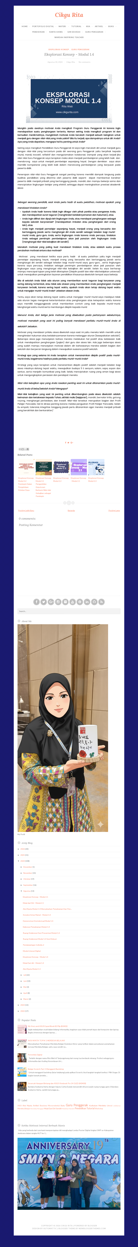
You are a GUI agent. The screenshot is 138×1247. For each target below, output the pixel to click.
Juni (25, 981)
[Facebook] (36, 602)
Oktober (27, 879)
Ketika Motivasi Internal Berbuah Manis (43, 1125)
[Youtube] (72, 602)
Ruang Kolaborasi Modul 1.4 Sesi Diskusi (40, 939)
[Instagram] (58, 602)
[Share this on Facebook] (65, 442)
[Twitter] (43, 602)
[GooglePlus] (51, 602)
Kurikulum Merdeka (97, 1105)
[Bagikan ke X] (25, 449)
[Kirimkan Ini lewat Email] (20, 449)
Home (25, 26)
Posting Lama (114, 510)
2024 (22, 861)
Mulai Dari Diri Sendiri (53, 1108)
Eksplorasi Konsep (59, 49)
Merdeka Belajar (24, 1109)
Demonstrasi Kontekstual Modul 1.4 (38, 921)
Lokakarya (116, 1106)
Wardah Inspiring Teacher (69, 37)
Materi (63, 26)
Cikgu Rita (69, 15)
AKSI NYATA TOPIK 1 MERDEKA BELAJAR (46, 1040)
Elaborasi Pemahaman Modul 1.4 (36, 927)
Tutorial (76, 26)
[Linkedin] (87, 602)
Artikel (99, 26)
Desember (27, 867)
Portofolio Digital (43, 26)
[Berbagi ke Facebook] (27, 449)
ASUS (20, 1106)
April (25, 993)
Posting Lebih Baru (26, 510)
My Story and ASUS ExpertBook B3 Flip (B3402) (48, 1026)
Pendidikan (38, 32)
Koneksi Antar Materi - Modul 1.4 (37, 915)
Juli (24, 975)
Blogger (92, 1226)
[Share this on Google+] (72, 442)
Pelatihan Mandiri (68, 1108)
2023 (22, 1005)
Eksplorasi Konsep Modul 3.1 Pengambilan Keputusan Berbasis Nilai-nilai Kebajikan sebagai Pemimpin (43, 487)
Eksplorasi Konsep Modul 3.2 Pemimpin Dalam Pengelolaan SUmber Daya (26, 484)
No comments (84, 62)
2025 (22, 855)
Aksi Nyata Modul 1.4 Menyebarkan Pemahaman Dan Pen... (47, 909)
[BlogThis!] (22, 449)
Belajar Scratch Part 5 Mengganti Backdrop (46, 1069)
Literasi (109, 1106)
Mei (25, 987)
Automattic (50, 1228)
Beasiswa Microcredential (50, 1106)
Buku (111, 26)
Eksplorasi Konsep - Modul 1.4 (69, 54)
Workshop (99, 1109)
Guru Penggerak (94, 32)
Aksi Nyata (27, 1105)
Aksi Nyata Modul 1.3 (32, 969)
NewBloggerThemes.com (92, 1228)
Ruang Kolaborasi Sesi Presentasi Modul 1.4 (41, 933)
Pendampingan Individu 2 (33, 945)
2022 (22, 1011)
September (28, 885)
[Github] (94, 602)
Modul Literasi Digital (32, 951)
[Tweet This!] (68, 442)
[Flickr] (65, 602)
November (27, 873)
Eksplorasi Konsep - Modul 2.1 (35, 897)
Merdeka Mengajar (37, 1108)
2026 (22, 849)
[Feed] (101, 602)
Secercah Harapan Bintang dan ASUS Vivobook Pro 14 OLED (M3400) (57, 1083)
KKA (88, 26)
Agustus (27, 891)
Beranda (71, 510)
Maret (26, 999)
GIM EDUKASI (73, 32)
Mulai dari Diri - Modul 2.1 (33, 903)
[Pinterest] (80, 602)
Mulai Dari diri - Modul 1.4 (33, 963)
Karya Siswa (56, 32)
